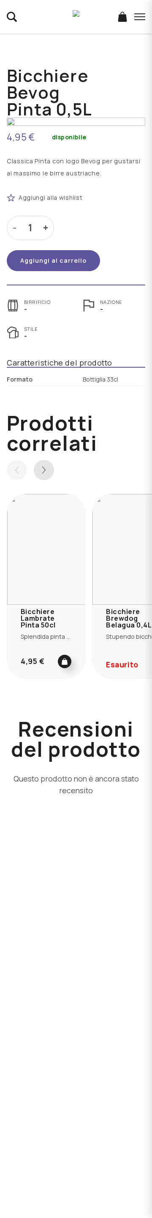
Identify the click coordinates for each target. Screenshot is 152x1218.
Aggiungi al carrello (53, 260)
